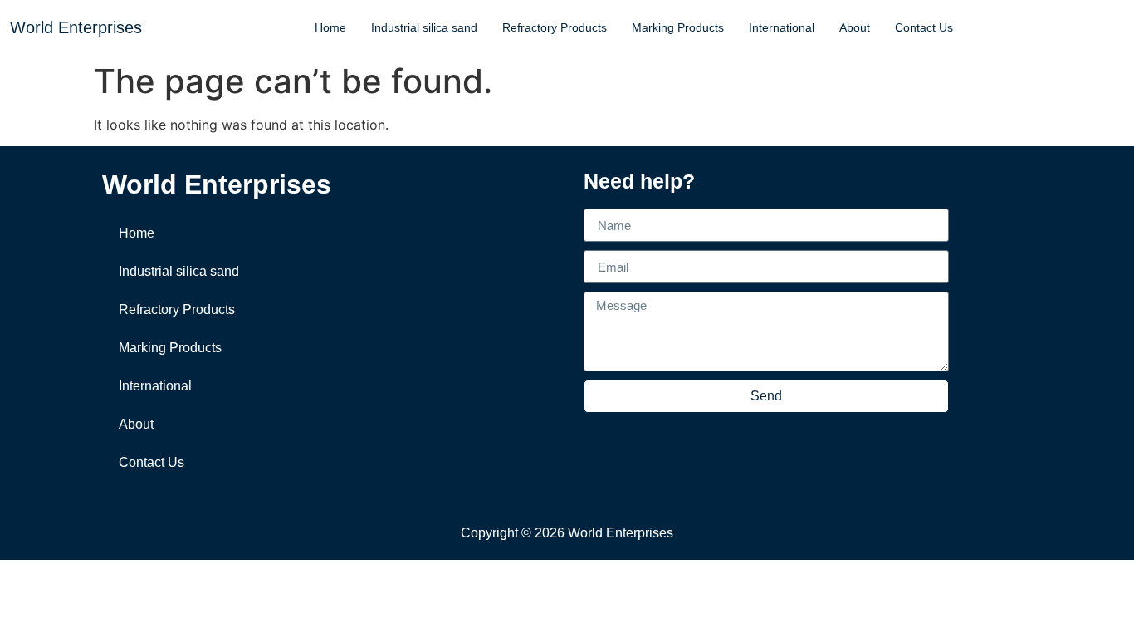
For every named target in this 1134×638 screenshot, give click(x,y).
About (854, 27)
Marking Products (678, 27)
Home (330, 27)
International (781, 27)
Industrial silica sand (424, 27)
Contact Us (924, 27)
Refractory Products (554, 27)
